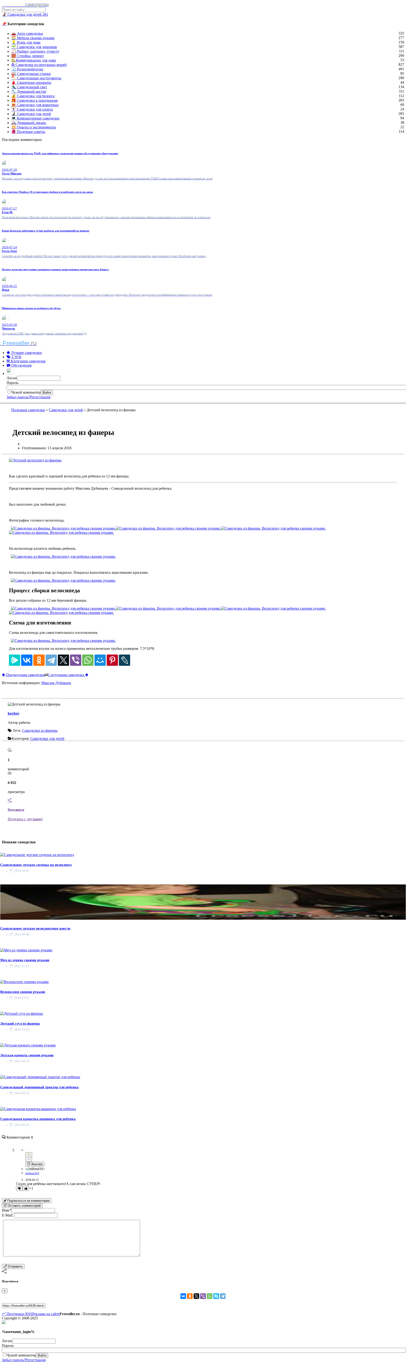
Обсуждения (20, 365)
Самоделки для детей (66, 410)
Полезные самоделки (28, 410)
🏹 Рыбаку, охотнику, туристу (35, 51)
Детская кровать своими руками (27, 1055)
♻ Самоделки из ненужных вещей (39, 65)
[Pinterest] (112, 660)
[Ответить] (28, 1154)
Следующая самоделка (66, 675)
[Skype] (216, 1296)
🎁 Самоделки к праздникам (34, 100)
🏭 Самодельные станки (31, 74)
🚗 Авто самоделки (27, 33)
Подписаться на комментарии (28, 1200)
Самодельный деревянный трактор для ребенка (39, 1087)
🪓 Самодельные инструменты (36, 78)
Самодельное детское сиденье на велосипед (36, 865)
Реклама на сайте (46, 1314)
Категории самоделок (28, 361)
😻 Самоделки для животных (35, 105)
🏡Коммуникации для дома (33, 60)
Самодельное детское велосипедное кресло (35, 928)
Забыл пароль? (18, 397)
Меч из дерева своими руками (24, 960)
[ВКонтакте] (26, 660)
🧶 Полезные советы (28, 132)
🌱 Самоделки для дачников (34, 47)
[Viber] (75, 660)
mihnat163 (32, 1173)
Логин (12, 378)
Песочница (15, 1314)
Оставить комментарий (24, 1205)
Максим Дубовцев (56, 683)
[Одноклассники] (39, 660)
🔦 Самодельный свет (29, 87)
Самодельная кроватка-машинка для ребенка (38, 1119)
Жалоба (36, 1164)
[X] (63, 660)
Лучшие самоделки (26, 353)
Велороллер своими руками (22, 992)
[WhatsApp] (88, 660)
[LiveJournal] (124, 660)
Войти (47, 392)
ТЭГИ (16, 357)
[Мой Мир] (100, 660)
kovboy (14, 713)
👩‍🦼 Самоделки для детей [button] (25, 14)
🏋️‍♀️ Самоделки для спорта (32, 109)
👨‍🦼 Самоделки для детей (31, 114)
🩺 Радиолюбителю (27, 69)
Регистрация (40, 397)
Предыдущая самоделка (24, 675)
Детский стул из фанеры (20, 1023)
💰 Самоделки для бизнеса (33, 96)
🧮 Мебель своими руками (33, 38)
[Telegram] (51, 660)
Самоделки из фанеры (40, 730)
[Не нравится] (19, 1188)
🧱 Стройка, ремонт (27, 56)
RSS (28, 1314)
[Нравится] (26, 1188)
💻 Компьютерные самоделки (35, 118)
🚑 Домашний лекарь (28, 123)
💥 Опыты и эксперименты (33, 127)
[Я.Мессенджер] (14, 660)
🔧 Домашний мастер (28, 91)
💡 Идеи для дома (25, 42)
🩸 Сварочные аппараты (31, 83)
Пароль (12, 383)
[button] (10, 374)
